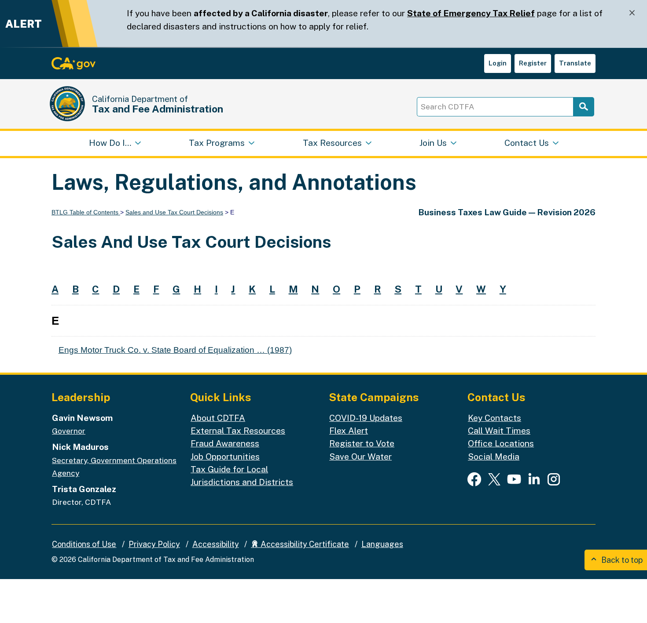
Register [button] (533, 63)
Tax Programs (217, 143)
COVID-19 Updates (365, 418)
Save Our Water (360, 456)
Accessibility (215, 544)
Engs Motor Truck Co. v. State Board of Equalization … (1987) (175, 350)
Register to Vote (361, 443)
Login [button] (498, 63)
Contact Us (526, 143)
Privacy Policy (154, 544)
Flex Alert (348, 430)
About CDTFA (218, 418)
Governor (68, 430)
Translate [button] (575, 63)
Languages (382, 544)
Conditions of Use (84, 544)
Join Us (433, 143)
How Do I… (110, 143)
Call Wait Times (499, 430)
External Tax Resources (238, 430)
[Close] (632, 13)
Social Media (493, 456)
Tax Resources (332, 143)
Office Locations (501, 443)
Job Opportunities (225, 456)
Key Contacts (494, 418)
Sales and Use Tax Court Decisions (174, 212)
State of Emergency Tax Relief (471, 13)
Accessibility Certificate (304, 544)
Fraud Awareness (225, 443)
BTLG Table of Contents (85, 212)
